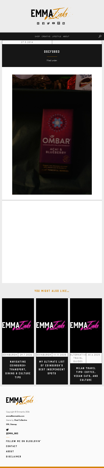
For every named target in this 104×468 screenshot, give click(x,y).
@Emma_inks (12, 433)
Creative (46, 36)
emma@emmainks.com (15, 416)
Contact (11, 446)
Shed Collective (20, 420)
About (66, 36)
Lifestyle (56, 36)
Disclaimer (13, 456)
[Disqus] (52, 240)
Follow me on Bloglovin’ (23, 441)
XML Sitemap (11, 424)
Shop (37, 36)
